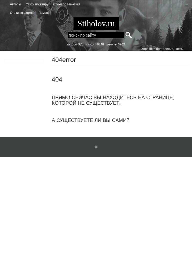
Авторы (15, 4)
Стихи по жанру (37, 4)
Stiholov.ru (96, 23)
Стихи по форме (22, 12)
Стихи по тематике (66, 4)
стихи (90, 44)
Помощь (44, 12)
